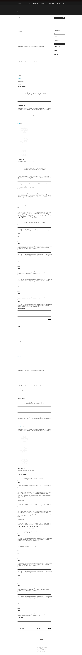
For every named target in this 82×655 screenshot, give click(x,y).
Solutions (28, 3)
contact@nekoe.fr (38, 641)
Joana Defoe (19, 117)
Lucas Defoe (19, 419)
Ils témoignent (57, 3)
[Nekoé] (19, 3)
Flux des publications (57, 37)
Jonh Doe (19, 123)
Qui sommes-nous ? (35, 3)
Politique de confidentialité (43, 645)
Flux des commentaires (58, 39)
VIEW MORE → (20, 63)
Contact (63, 3)
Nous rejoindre (51, 3)
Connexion (56, 36)
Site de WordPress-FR (58, 40)
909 (19, 18)
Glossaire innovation (43, 3)
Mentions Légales (37, 645)
